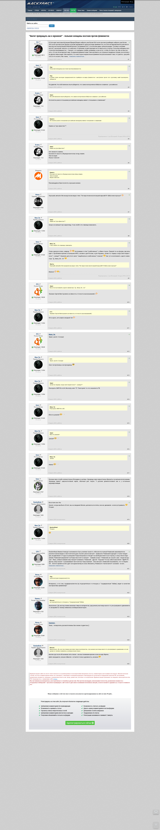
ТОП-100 (66, 10)
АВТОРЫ (43, 10)
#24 (128, 640)
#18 (128, 496)
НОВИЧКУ (59, 10)
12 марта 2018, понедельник (56, 543)
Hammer (37, 598)
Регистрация (125, 2)
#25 (128, 664)
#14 (128, 399)
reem (37, 551)
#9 (128, 278)
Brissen (37, 574)
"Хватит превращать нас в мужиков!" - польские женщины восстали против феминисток (75, 13)
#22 (128, 592)
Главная (28, 13)
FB (120, 7)
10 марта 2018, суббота (55, 59)
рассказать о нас (36, 7)
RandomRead (37, 502)
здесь (55, 679)
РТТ (37, 284)
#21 (128, 568)
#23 (128, 616)
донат (115, 7)
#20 (128, 543)
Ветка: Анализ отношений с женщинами (110, 10)
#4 (128, 139)
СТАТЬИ (37, 10)
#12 (128, 351)
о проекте (29, 7)
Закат (37, 65)
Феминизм (43, 13)
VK (124, 7)
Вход (131, 2)
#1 (128, 59)
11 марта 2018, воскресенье (56, 519)
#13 (128, 375)
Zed (37, 42)
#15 (128, 423)
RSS (132, 7)
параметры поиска (33, 28)
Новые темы (81, 10)
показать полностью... (77, 56)
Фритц (37, 194)
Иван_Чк (37, 217)
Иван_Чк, (52, 334)
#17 (128, 473)
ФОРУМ (73, 10)
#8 (128, 236)
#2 (128, 87)
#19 (128, 519)
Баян (37, 479)
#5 (128, 163)
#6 (128, 188)
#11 (128, 328)
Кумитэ (37, 93)
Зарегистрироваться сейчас (79, 722)
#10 (128, 302)
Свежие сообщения (92, 10)
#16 (128, 449)
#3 (128, 111)
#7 (128, 212)
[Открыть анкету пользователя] (38, 53)
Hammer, (52, 623)
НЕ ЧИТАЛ (51, 10)
